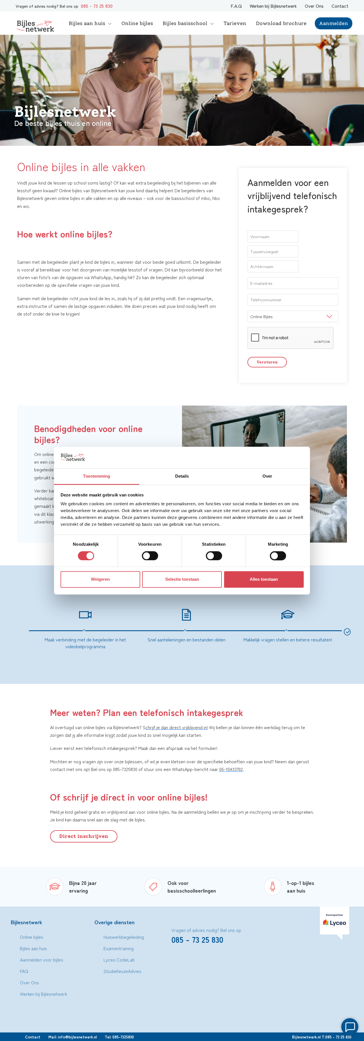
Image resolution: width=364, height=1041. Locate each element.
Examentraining (119, 948)
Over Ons (314, 5)
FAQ (24, 971)
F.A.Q (236, 5)
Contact (340, 5)
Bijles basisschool (185, 23)
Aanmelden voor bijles (41, 959)
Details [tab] (182, 476)
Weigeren (100, 579)
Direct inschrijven (83, 836)
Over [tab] (267, 476)
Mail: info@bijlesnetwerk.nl (72, 1037)
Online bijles (137, 23)
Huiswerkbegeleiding (124, 936)
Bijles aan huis (87, 23)
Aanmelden (333, 23)
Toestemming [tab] (96, 476)
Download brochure (281, 23)
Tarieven (235, 23)
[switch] (150, 555)
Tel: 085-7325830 (119, 1037)
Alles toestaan (264, 579)
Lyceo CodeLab (119, 959)
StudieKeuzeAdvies (122, 971)
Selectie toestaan (182, 579)
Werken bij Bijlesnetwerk (273, 5)
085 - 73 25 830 (97, 5)
